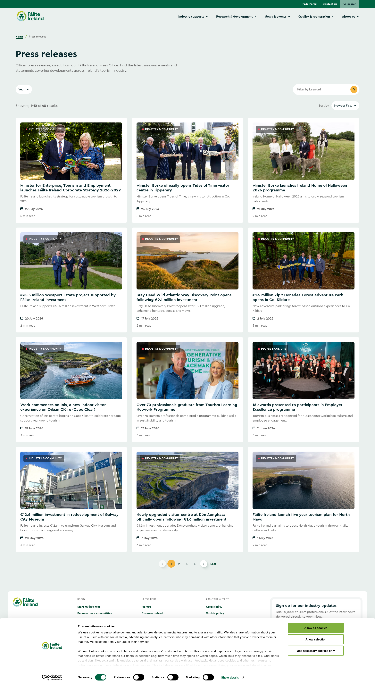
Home (19, 36)
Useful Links (149, 598)
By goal (82, 598)
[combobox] (345, 105)
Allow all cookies (315, 628)
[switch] (138, 677)
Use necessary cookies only (316, 650)
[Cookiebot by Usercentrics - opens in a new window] (52, 677)
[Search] (353, 89)
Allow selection (315, 639)
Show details (230, 677)
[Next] (203, 563)
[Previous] (162, 563)
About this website (217, 598)
